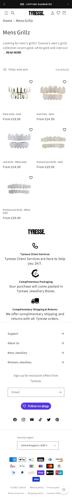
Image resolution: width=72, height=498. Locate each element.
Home (7, 20)
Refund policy (37, 487)
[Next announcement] (68, 4)
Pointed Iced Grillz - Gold (50, 161)
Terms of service (16, 493)
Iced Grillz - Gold (45, 114)
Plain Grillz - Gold (12, 114)
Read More (13, 52)
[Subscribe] (60, 392)
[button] (6, 13)
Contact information (57, 493)
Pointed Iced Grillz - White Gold (16, 211)
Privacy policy (54, 487)
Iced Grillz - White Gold (14, 161)
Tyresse (22, 487)
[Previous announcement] (4, 4)
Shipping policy (36, 493)
